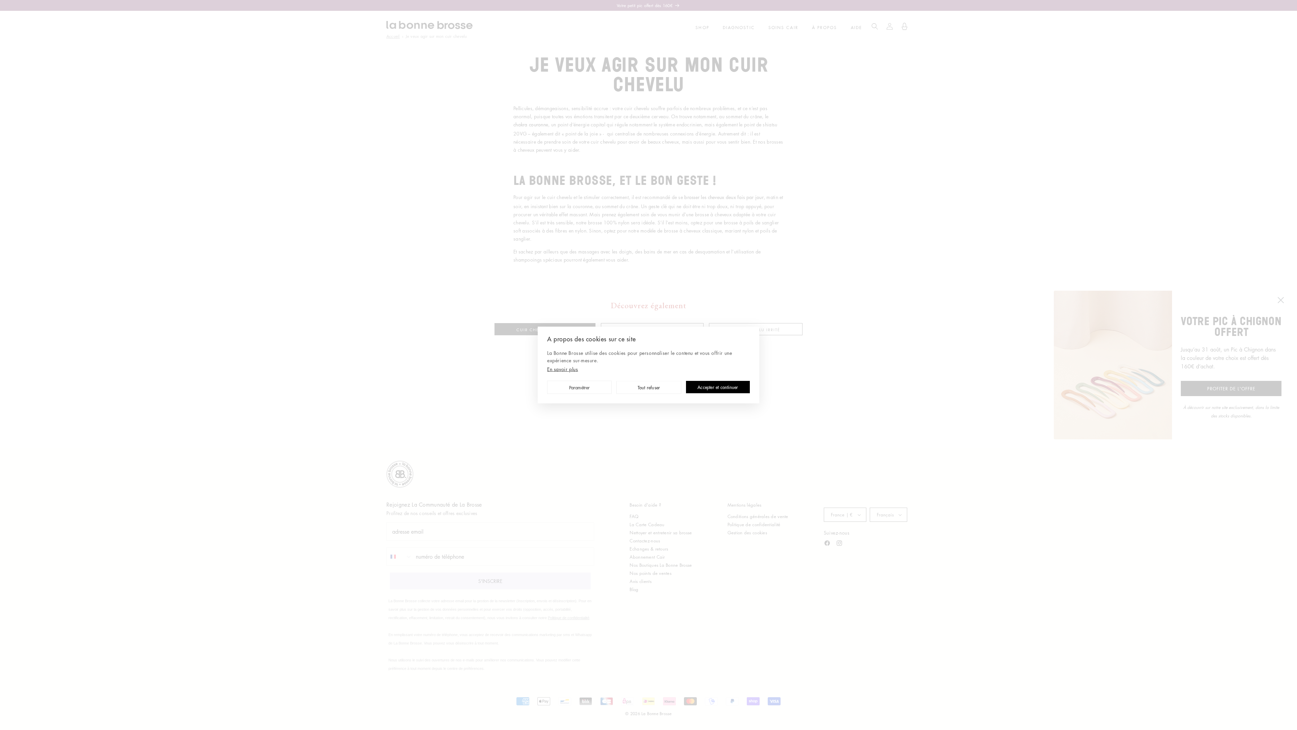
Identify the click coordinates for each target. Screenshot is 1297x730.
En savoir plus (562, 369)
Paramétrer (579, 388)
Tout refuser (649, 388)
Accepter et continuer (717, 387)
